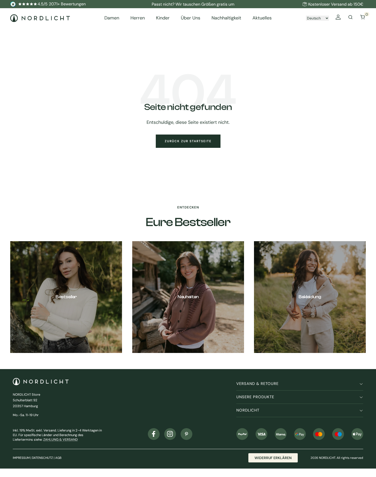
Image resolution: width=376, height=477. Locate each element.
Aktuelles (262, 18)
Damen (111, 18)
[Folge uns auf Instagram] (170, 434)
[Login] (338, 18)
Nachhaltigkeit (226, 18)
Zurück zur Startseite (188, 141)
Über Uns (190, 18)
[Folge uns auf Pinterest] (186, 434)
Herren (137, 18)
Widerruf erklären (273, 458)
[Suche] (350, 18)
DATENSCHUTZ (42, 458)
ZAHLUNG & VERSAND (60, 439)
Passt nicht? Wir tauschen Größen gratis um (193, 4)
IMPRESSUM (21, 458)
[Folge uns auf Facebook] (154, 434)
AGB (58, 458)
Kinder (163, 18)
